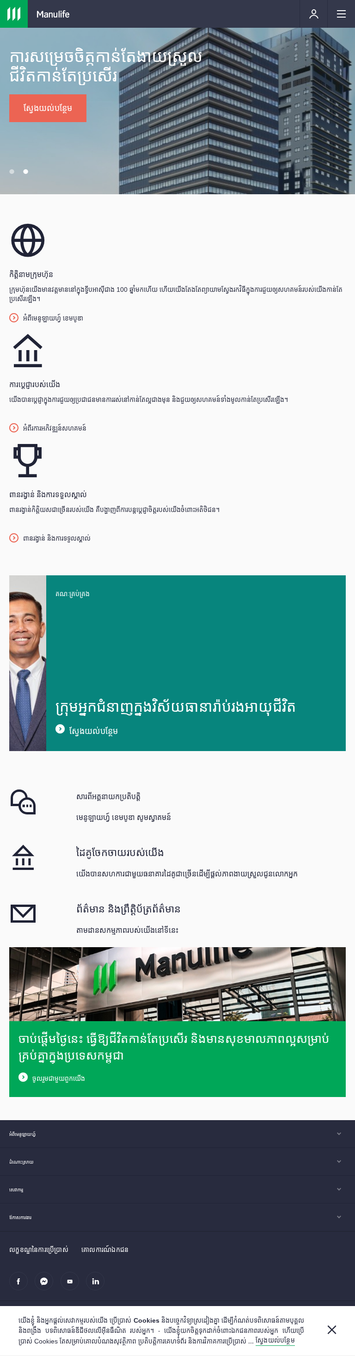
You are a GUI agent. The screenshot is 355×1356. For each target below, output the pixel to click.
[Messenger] (46, 1286)
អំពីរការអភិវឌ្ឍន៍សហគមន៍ (54, 428)
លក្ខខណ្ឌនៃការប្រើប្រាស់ (38, 1249)
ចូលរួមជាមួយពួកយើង (58, 1078)
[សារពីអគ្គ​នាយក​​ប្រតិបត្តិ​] (177, 806)
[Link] (14, 14)
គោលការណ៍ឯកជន (105, 1249)
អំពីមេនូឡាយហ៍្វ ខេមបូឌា (53, 318)
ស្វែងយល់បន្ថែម (93, 730)
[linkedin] (98, 1286)
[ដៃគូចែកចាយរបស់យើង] (177, 862)
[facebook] (21, 1286)
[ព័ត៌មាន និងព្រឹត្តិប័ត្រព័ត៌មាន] (177, 919)
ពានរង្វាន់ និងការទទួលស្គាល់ (57, 538)
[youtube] (72, 1286)
